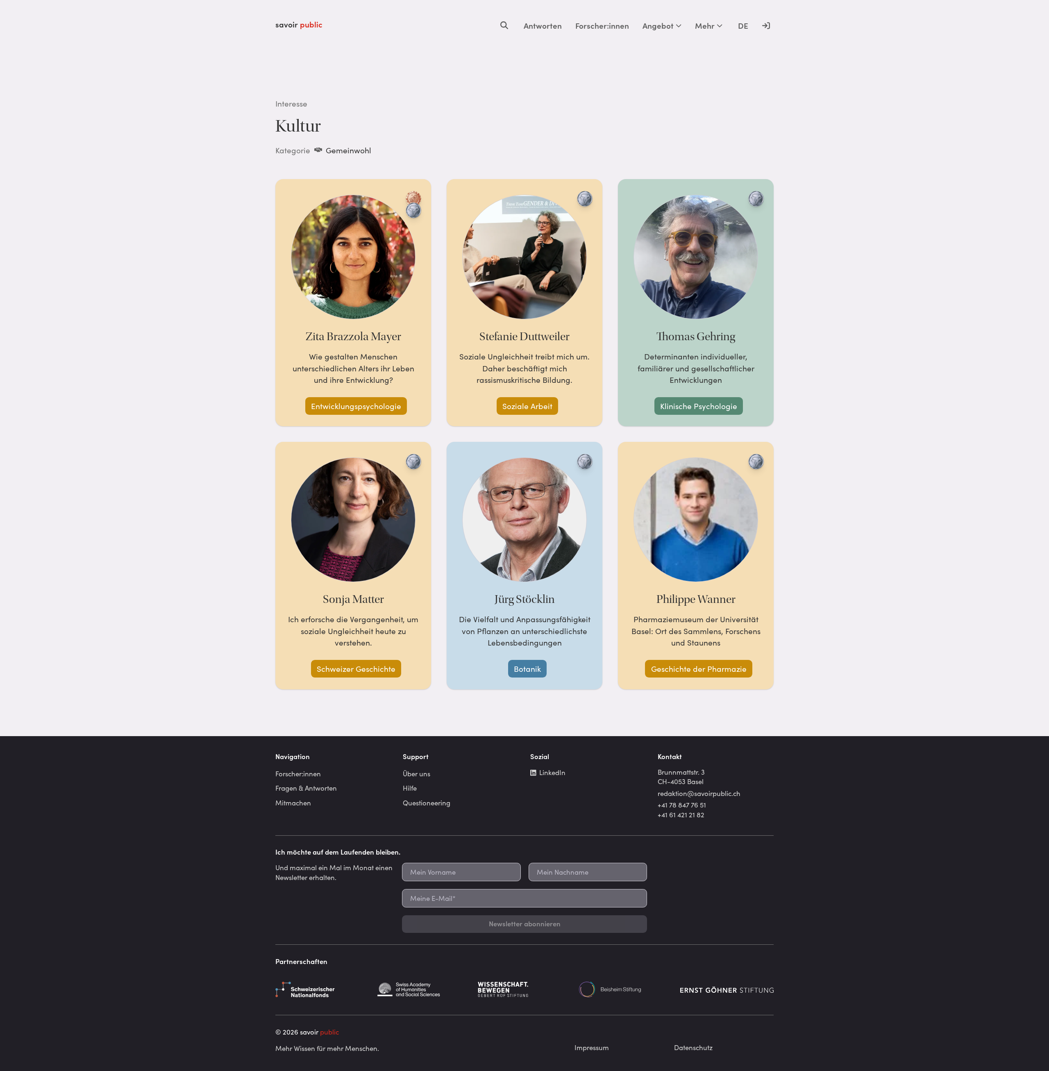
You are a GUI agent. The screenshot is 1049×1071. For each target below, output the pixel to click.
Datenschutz (693, 1047)
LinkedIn (552, 772)
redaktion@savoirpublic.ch (699, 793)
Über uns (416, 773)
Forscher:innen (602, 25)
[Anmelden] (766, 25)
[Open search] (504, 25)
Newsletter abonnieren (525, 923)
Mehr (705, 25)
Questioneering (426, 802)
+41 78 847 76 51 (682, 804)
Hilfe (410, 787)
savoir (298, 24)
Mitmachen (293, 802)
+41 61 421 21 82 (681, 814)
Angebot (658, 25)
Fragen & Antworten (306, 787)
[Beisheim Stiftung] (625, 989)
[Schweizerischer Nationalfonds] (322, 989)
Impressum (591, 1047)
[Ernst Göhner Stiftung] (727, 989)
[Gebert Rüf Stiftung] (524, 989)
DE (743, 25)
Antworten (543, 25)
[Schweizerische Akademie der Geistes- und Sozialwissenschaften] (423, 989)
